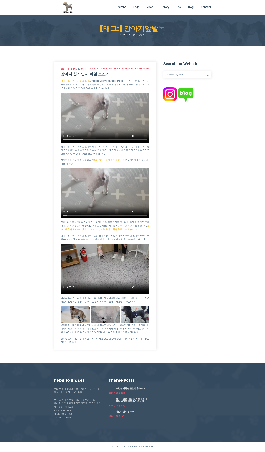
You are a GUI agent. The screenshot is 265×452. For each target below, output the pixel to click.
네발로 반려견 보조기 (126, 411)
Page (136, 7)
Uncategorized (127, 69)
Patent (121, 7)
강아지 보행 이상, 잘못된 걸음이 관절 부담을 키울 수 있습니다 (131, 400)
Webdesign (143, 69)
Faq (178, 7)
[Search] (207, 74)
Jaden (84, 69)
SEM (111, 69)
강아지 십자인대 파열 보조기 (85, 74)
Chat (99, 69)
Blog (191, 7)
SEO (116, 69)
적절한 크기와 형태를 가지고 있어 (108, 160)
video (150, 7)
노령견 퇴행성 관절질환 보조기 (131, 388)
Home (123, 35)
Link (105, 69)
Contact (206, 7)
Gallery (165, 7)
